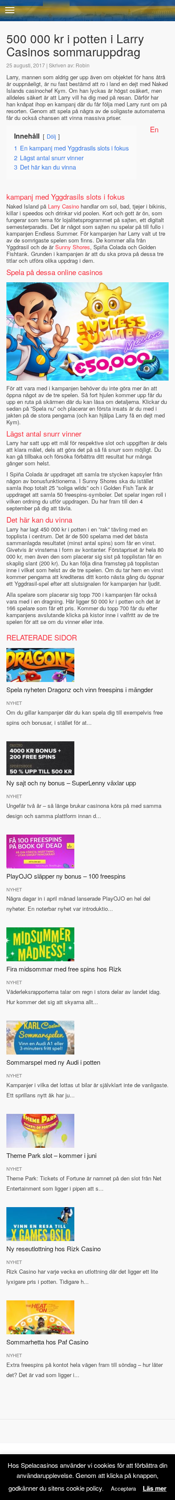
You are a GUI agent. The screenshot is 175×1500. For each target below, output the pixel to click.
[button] (9, 10)
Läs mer (155, 1488)
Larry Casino (63, 206)
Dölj (51, 136)
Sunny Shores (72, 247)
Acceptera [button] (123, 1488)
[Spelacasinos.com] (87, 10)
